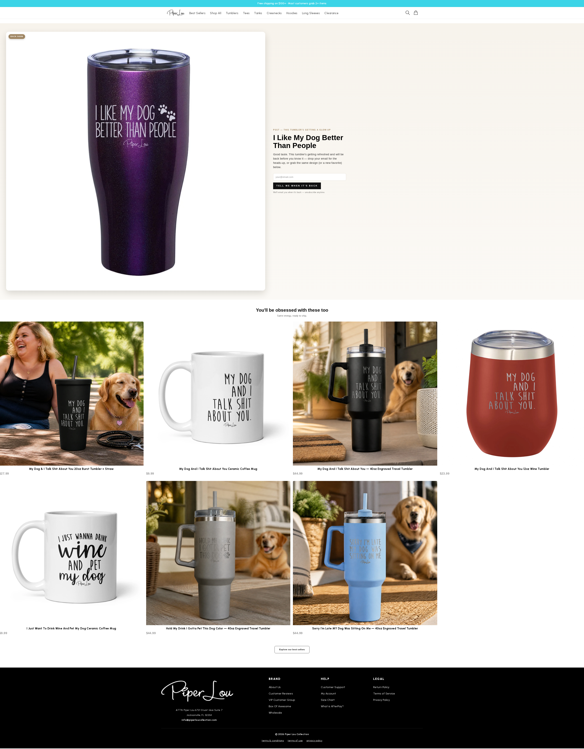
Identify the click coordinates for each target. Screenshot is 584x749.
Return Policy (381, 687)
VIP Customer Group (282, 700)
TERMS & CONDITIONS (273, 740)
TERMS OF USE (295, 740)
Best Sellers (197, 13)
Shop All (215, 13)
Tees (246, 13)
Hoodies (291, 13)
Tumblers (232, 13)
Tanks (258, 13)
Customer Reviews (281, 693)
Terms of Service (384, 693)
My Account (328, 693)
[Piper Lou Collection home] (199, 691)
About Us (275, 687)
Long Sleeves (311, 13)
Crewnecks (274, 13)
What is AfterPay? (332, 706)
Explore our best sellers (292, 649)
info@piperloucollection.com (199, 719)
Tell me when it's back (297, 185)
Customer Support (333, 687)
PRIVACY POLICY (314, 740)
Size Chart (328, 700)
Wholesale (275, 712)
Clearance (331, 13)
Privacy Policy (381, 700)
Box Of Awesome (280, 706)
